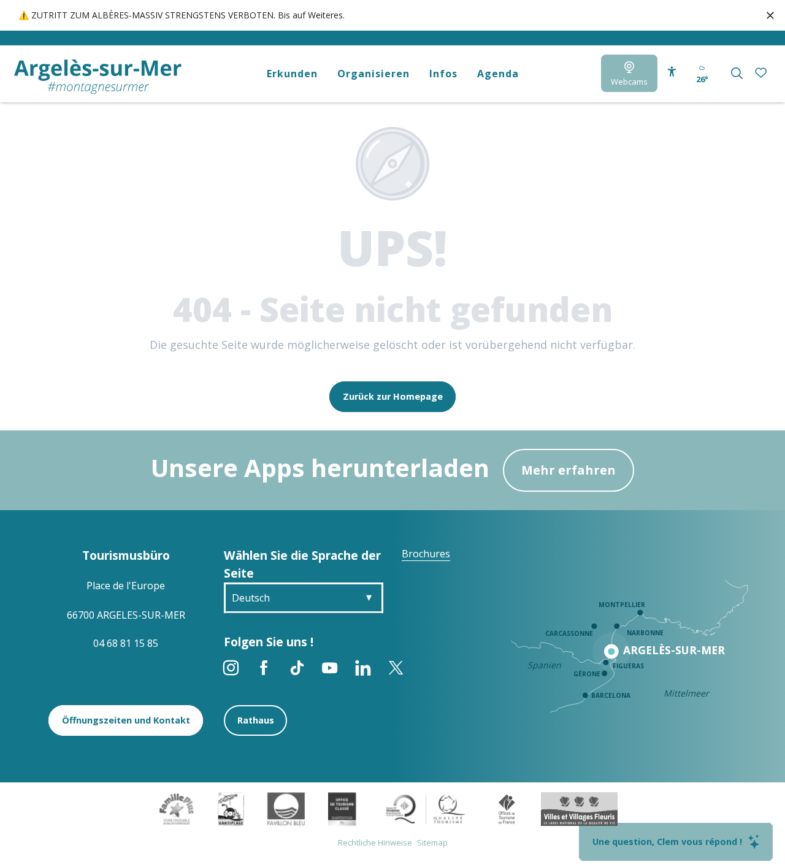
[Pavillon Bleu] (286, 808)
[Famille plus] (176, 808)
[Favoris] (762, 73)
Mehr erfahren (568, 470)
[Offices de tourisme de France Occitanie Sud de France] (426, 808)
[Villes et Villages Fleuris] (579, 808)
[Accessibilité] (671, 72)
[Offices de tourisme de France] (507, 808)
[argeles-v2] (98, 77)
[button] (737, 73)
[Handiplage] (231, 808)
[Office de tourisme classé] (342, 808)
